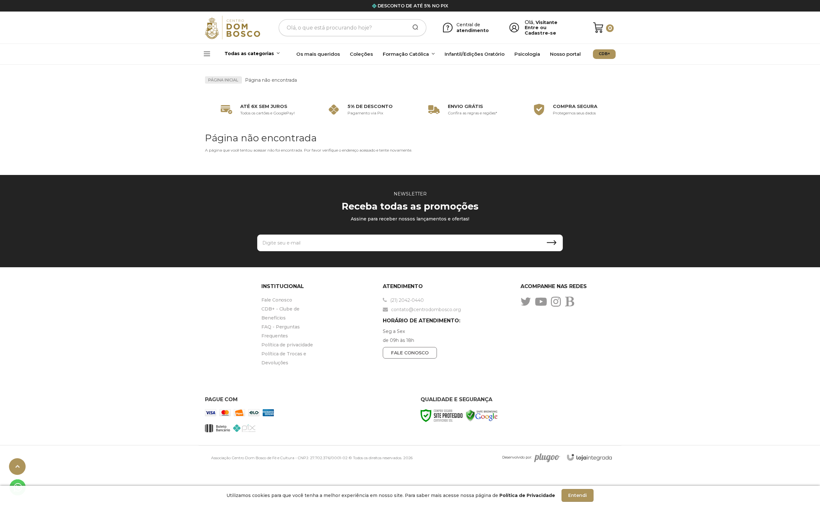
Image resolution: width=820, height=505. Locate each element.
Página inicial (223, 80)
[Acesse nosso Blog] (571, 301)
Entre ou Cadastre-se (540, 30)
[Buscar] (413, 27)
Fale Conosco (276, 300)
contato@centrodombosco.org (425, 309)
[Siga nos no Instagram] (557, 301)
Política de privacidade (287, 345)
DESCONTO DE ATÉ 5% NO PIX (413, 6)
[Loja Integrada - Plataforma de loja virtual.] (589, 457)
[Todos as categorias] (242, 54)
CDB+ (604, 53)
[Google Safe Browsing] (482, 415)
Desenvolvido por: (517, 457)
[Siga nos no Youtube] (542, 301)
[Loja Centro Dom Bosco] (232, 28)
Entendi (577, 495)
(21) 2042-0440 (406, 300)
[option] (256, 109)
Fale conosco (410, 353)
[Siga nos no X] (527, 301)
